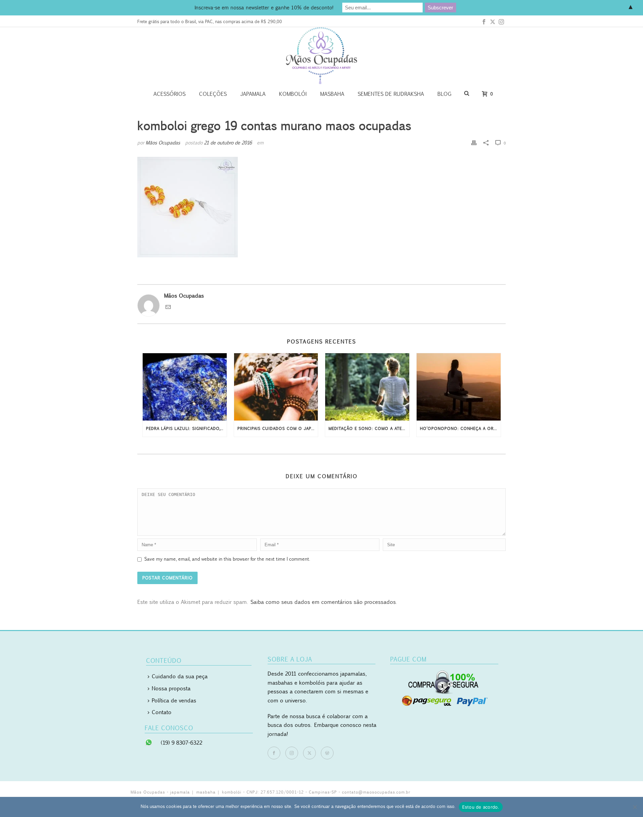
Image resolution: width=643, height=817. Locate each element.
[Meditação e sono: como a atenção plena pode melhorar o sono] (367, 387)
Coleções (213, 94)
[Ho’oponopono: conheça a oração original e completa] (459, 387)
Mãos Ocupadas (163, 142)
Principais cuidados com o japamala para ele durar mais (277, 428)
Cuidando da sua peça (180, 676)
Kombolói (293, 94)
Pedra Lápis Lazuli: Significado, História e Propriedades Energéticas (186, 428)
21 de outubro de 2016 (228, 142)
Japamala (253, 94)
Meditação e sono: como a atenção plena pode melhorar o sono (369, 428)
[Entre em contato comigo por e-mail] (168, 307)
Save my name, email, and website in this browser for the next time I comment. (227, 559)
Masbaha (332, 94)
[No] (634, 807)
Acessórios (169, 94)
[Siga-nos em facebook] (274, 753)
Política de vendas (174, 700)
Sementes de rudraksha (391, 94)
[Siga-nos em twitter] (309, 753)
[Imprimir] (474, 142)
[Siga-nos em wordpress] (327, 753)
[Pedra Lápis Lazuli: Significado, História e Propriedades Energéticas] (185, 387)
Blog (444, 94)
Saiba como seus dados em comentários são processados (323, 602)
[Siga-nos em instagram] (291, 753)
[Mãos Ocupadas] (321, 55)
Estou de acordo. (480, 807)
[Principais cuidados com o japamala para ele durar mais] (276, 387)
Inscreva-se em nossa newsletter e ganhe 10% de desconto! (264, 7)
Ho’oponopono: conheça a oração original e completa (460, 428)
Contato (161, 712)
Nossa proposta (171, 688)
